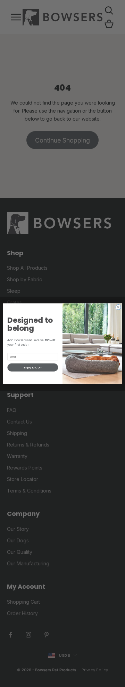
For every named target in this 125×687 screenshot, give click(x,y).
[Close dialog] (118, 307)
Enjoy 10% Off (33, 367)
